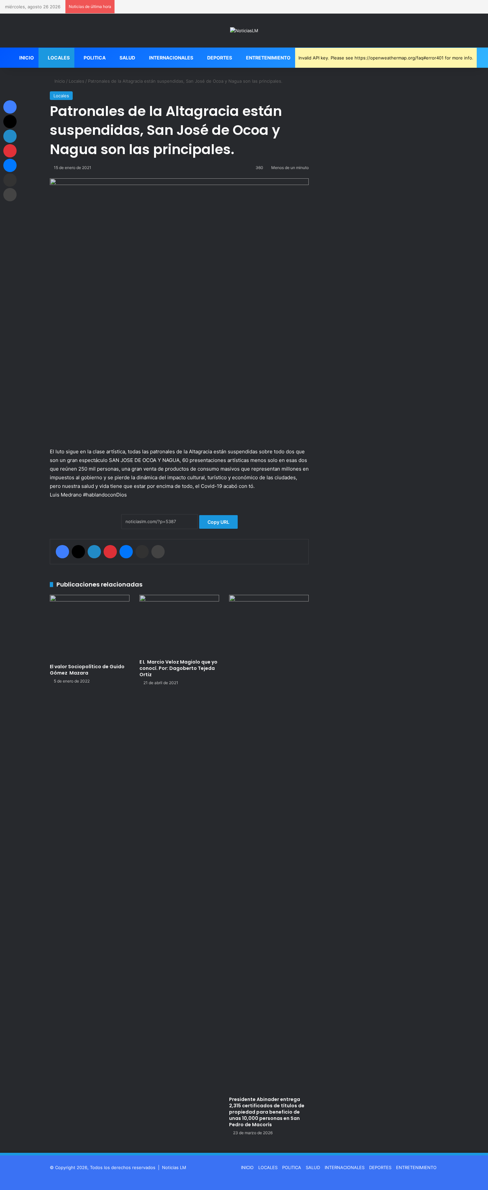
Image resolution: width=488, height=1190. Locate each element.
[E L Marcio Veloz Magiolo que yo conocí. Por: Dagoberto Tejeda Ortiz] (179, 625)
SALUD (127, 57)
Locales (76, 81)
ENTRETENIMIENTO (267, 57)
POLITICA (94, 57)
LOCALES (58, 57)
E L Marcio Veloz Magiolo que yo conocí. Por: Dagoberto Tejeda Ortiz (178, 668)
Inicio (59, 81)
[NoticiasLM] (244, 30)
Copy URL (218, 522)
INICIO (26, 57)
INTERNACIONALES (170, 57)
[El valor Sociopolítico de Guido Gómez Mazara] (89, 627)
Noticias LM (174, 1167)
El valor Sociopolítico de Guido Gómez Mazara (87, 669)
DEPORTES (219, 57)
